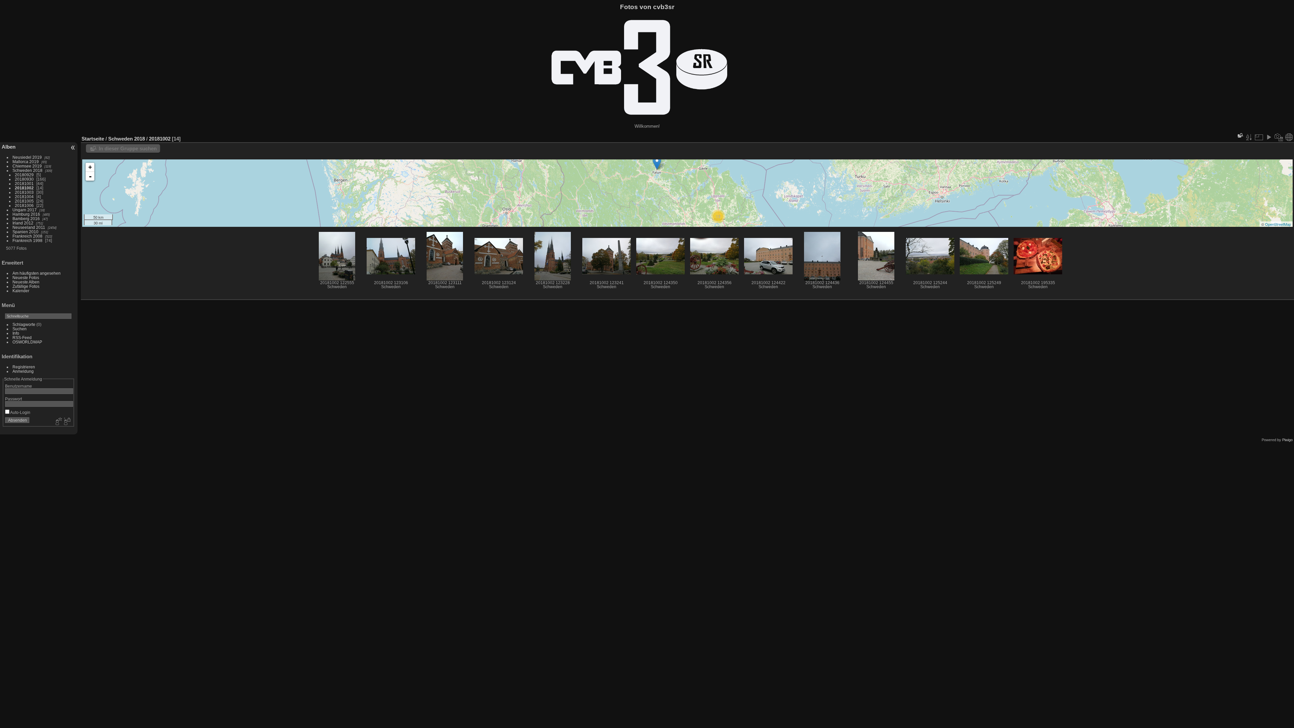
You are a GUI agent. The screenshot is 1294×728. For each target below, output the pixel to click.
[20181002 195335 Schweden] (657, 163)
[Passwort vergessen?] (66, 421)
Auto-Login (19, 412)
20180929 (24, 175)
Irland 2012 (22, 223)
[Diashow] (1268, 137)
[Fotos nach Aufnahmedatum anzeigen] (1278, 137)
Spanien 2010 (25, 232)
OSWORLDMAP (27, 342)
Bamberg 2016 (26, 218)
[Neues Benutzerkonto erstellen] (58, 421)
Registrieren (23, 367)
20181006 (24, 205)
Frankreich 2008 (27, 236)
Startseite (93, 139)
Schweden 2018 (27, 170)
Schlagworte (23, 324)
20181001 (24, 183)
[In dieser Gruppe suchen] (1240, 135)
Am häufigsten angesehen (36, 273)
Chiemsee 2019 (27, 166)
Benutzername (18, 386)
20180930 (24, 179)
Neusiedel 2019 (27, 157)
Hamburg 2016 (26, 214)
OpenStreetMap (1278, 224)
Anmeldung (23, 371)
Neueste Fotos (25, 277)
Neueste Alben (25, 282)
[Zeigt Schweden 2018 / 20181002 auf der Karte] (1289, 137)
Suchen (19, 329)
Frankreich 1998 (27, 240)
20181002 (24, 188)
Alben (9, 147)
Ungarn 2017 (24, 210)
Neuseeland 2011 (28, 227)
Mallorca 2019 (25, 161)
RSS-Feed (22, 337)
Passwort (13, 399)
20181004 (24, 196)
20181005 (24, 201)
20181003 (24, 192)
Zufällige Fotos (25, 286)
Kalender (20, 291)
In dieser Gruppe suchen (128, 148)
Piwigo (1287, 440)
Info (15, 333)
